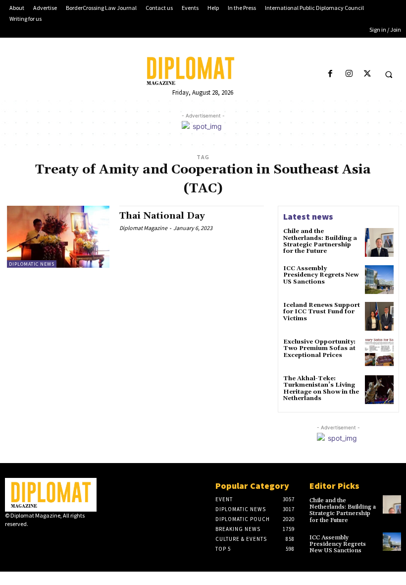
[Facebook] (330, 74)
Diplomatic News (31, 264)
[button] (388, 74)
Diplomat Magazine (143, 228)
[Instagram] (348, 74)
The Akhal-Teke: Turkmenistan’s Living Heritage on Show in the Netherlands (321, 388)
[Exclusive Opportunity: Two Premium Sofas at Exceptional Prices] (379, 353)
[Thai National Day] (58, 236)
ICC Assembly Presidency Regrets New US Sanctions (320, 275)
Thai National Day (162, 216)
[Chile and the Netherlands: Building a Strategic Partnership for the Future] (379, 242)
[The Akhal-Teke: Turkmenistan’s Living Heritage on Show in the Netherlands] (379, 389)
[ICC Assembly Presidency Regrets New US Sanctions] (379, 279)
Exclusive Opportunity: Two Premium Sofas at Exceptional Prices (319, 348)
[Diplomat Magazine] (202, 71)
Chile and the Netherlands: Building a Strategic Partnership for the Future (320, 241)
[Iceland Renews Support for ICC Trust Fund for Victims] (379, 316)
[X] (367, 74)
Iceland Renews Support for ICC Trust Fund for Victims (321, 311)
